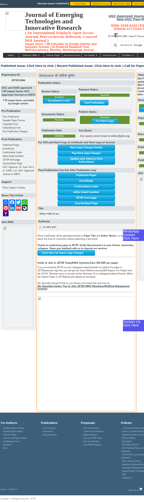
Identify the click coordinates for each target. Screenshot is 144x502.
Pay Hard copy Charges (86, 153)
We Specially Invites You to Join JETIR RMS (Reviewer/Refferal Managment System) (83, 287)
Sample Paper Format (14, 120)
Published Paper (11, 145)
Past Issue (48, 431)
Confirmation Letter (12, 152)
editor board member (13, 156)
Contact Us (127, 478)
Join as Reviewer (91, 428)
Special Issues (50, 435)
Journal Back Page (12, 163)
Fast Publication (11, 116)
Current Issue (109, 55)
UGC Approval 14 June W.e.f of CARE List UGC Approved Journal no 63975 (18, 170)
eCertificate (8, 148)
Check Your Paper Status (15, 438)
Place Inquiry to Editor (14, 187)
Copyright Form (10, 124)
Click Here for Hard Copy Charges (63, 252)
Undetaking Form (11, 441)
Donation (7, 445)
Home (11, 55)
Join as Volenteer (91, 441)
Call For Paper (53, 55)
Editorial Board (90, 435)
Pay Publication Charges (15, 131)
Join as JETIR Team (92, 438)
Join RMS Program (92, 445)
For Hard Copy (105, 120)
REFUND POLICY (130, 445)
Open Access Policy (131, 461)
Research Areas (72, 55)
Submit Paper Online (13, 431)
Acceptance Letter (59, 100)
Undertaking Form (12, 127)
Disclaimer (127, 441)
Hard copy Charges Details (86, 147)
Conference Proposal (93, 431)
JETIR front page (11, 159)
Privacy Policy (128, 438)
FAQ (5, 448)
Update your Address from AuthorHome (86, 160)
